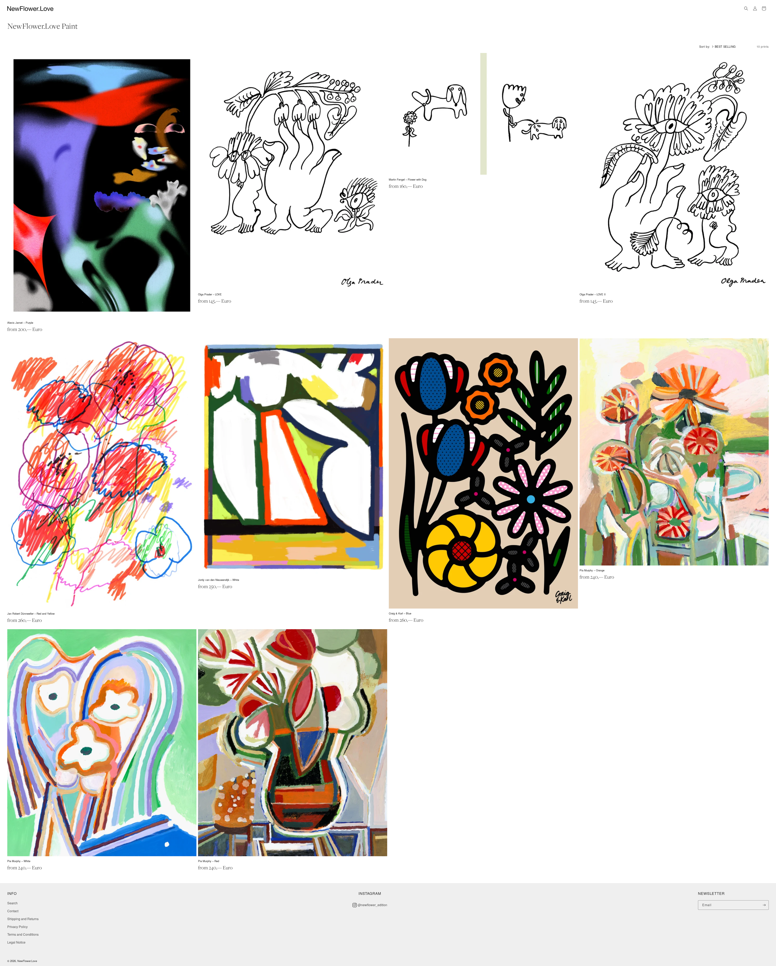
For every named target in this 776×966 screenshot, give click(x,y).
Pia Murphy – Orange (592, 570)
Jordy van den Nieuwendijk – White (218, 579)
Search (12, 903)
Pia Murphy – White (18, 861)
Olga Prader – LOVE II (593, 294)
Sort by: (704, 46)
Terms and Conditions (23, 934)
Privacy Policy (17, 926)
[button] (746, 8)
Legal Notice (16, 942)
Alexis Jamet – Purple (20, 322)
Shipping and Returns (23, 918)
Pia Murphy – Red (208, 861)
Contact (12, 911)
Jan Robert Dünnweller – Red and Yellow (31, 613)
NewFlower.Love (27, 961)
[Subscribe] (764, 905)
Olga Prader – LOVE (210, 294)
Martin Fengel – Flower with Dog (407, 179)
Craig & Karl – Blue (400, 613)
